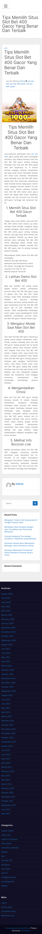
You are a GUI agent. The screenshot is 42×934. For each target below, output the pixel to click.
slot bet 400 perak (17, 84)
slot (5, 48)
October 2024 (7, 687)
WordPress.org (7, 915)
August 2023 (7, 746)
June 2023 (6, 754)
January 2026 (7, 623)
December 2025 (8, 628)
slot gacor (5, 865)
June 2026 (6, 602)
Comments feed (8, 911)
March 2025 (6, 666)
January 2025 (7, 674)
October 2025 (7, 636)
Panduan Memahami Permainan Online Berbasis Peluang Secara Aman (18, 552)
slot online (5, 869)
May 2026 (5, 606)
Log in (4, 903)
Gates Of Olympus (9, 839)
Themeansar (25, 931)
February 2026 (7, 619)
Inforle (22, 81)
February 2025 (7, 670)
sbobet (4, 852)
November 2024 (8, 683)
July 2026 (5, 598)
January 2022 (7, 792)
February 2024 (7, 721)
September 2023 (8, 742)
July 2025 (5, 649)
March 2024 (6, 716)
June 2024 (6, 704)
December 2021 (8, 797)
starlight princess (8, 877)
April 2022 (5, 780)
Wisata (4, 886)
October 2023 (7, 738)
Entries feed (6, 907)
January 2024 (7, 725)
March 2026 (6, 615)
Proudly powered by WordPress (17, 928)
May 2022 (5, 776)
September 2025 (8, 640)
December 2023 (8, 729)
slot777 (4, 873)
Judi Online (6, 843)
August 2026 (7, 594)
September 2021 (8, 805)
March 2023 (6, 767)
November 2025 (8, 632)
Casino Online (7, 831)
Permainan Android (9, 848)
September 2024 (8, 691)
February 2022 (7, 788)
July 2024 (5, 699)
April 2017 (5, 814)
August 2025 (7, 645)
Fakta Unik (6, 835)
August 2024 (7, 695)
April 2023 (5, 763)
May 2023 (5, 759)
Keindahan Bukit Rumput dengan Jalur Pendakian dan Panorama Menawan (18, 529)
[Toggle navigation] (5, 6)
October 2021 (7, 801)
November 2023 (8, 733)
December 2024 (8, 678)
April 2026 (5, 611)
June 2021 (5, 809)
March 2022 (6, 784)
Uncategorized (7, 881)
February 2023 (7, 771)
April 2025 (5, 661)
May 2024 (5, 708)
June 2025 (6, 653)
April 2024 (5, 712)
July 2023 (5, 750)
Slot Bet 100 (6, 860)
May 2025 (5, 657)
